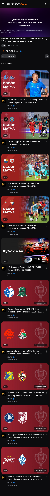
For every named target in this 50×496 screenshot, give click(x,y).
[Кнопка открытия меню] (3, 4)
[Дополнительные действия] (47, 56)
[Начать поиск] (46, 4)
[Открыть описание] (47, 39)
